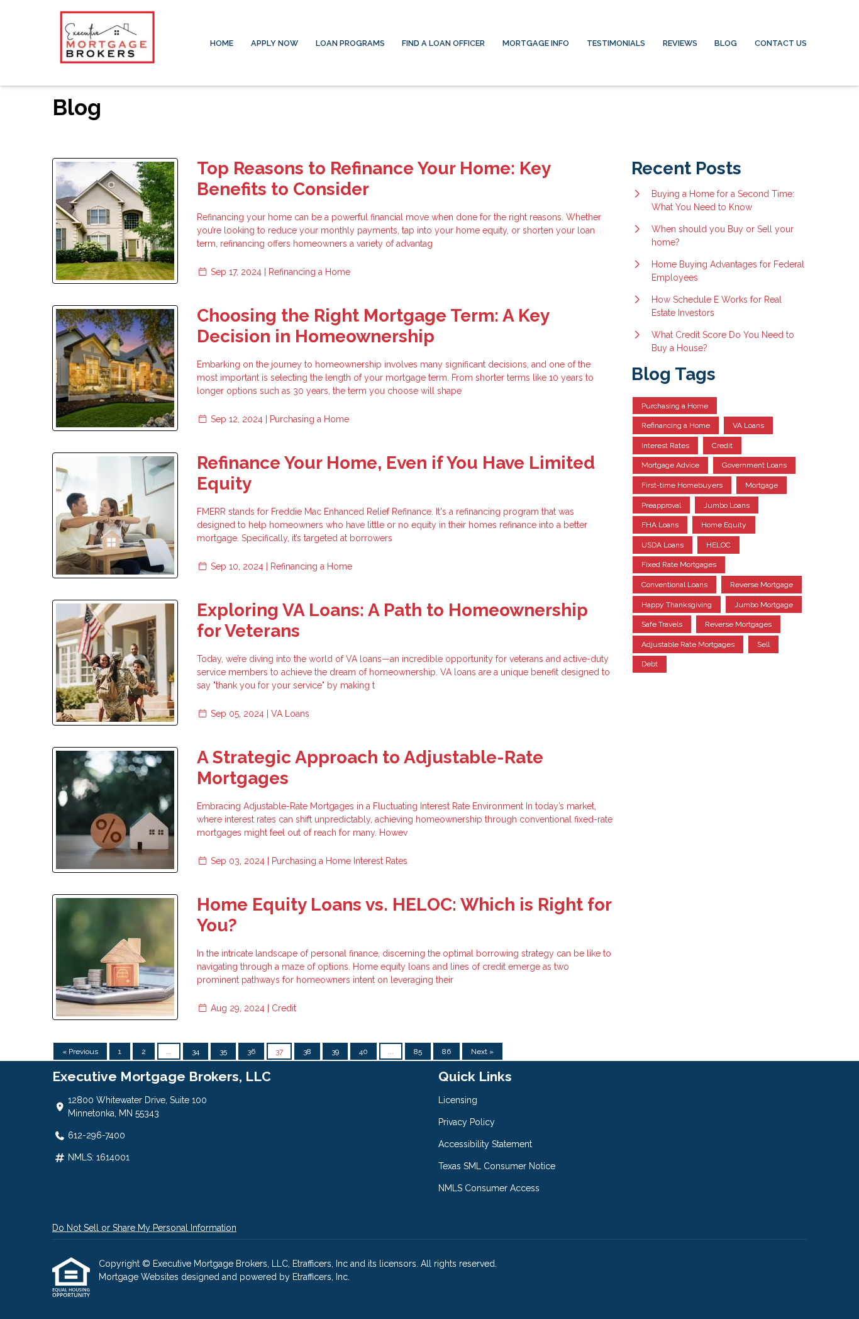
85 (418, 1051)
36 (251, 1051)
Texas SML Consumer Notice (496, 1166)
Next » (482, 1051)
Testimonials (616, 43)
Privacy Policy (466, 1122)
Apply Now (274, 43)
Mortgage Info (535, 43)
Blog (725, 43)
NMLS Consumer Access (489, 1188)
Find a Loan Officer (443, 43)
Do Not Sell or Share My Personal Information (144, 1228)
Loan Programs (350, 43)
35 (223, 1051)
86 (446, 1051)
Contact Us (781, 43)
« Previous (80, 1051)
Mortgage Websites (140, 1277)
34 (195, 1051)
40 (363, 1051)
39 (335, 1051)
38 (307, 1051)
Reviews (680, 43)
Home (221, 43)
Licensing (457, 1100)
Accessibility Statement (485, 1144)
